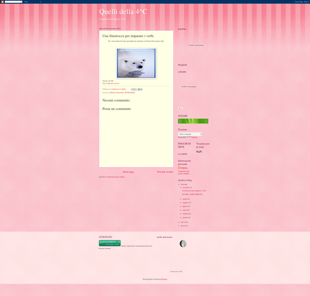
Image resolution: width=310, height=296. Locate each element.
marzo (185, 210)
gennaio (185, 217)
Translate (194, 137)
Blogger (164, 279)
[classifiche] (193, 123)
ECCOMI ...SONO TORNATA (192, 194)
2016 (182, 184)
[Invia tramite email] (132, 89)
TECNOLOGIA (129, 92)
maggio (185, 202)
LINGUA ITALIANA (116, 92)
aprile (185, 206)
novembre (186, 187)
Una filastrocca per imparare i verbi (194, 190)
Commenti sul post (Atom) (116, 177)
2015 (182, 222)
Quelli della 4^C (123, 11)
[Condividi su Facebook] (139, 89)
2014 (182, 226)
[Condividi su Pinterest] (141, 89)
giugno (185, 199)
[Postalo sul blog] (134, 89)
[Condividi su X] (137, 89)
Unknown (183, 168)
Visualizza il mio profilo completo (183, 172)
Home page (128, 171)
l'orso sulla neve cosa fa (110, 83)
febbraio (186, 213)
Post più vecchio (165, 171)
